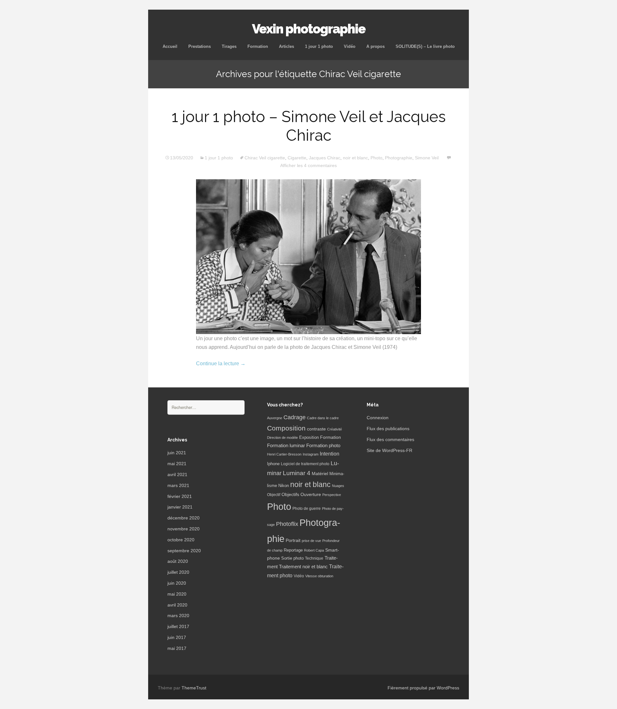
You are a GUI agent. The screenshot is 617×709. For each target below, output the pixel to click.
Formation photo (323, 445)
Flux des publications (388, 428)
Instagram (310, 454)
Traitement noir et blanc (303, 566)
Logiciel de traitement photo (305, 464)
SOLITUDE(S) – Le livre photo (425, 46)
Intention (329, 453)
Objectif (273, 494)
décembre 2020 (183, 517)
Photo (376, 157)
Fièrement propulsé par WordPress (423, 687)
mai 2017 (176, 648)
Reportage (293, 550)
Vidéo (349, 46)
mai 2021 (176, 463)
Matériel (320, 473)
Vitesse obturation (319, 576)
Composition (286, 428)
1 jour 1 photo (319, 46)
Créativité (334, 429)
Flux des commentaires (390, 439)
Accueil (170, 46)
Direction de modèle (282, 437)
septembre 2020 (184, 550)
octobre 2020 (180, 539)
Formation (257, 46)
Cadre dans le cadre (323, 418)
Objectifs (290, 494)
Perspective (331, 495)
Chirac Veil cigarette (265, 157)
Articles (286, 46)
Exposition (309, 437)
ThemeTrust (194, 687)
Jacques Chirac (324, 157)
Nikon (283, 485)
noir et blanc (355, 157)
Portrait (293, 540)
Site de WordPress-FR (389, 450)
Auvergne (274, 418)
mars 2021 (178, 485)
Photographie (398, 157)
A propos (375, 46)
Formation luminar (286, 445)
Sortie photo (292, 558)
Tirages (229, 46)
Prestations (199, 46)
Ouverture (310, 494)
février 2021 (179, 496)
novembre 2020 (183, 528)
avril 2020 (177, 604)
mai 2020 (176, 594)
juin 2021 (176, 452)
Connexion (378, 417)
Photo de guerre (306, 508)
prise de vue (311, 541)
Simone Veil (427, 157)
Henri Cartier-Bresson (284, 454)
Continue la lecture (221, 363)
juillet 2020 (178, 572)
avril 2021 (177, 474)
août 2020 (177, 561)
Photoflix (287, 524)
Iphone (273, 464)
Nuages (338, 486)
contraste (316, 429)
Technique (314, 558)
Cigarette (297, 157)
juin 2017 (176, 637)
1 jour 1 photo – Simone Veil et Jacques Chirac (309, 126)
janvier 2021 (179, 507)
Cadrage (294, 417)
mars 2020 (178, 615)
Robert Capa (314, 550)
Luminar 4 (296, 473)
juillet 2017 (178, 626)
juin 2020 (176, 583)
